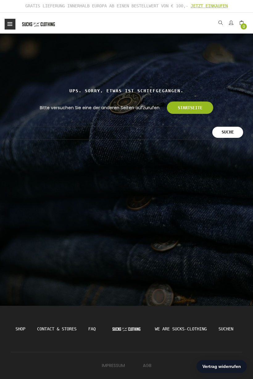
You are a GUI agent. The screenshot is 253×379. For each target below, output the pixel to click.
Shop (20, 328)
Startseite (190, 107)
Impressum (113, 365)
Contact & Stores (57, 328)
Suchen (225, 328)
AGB (147, 365)
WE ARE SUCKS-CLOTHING (181, 328)
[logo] (39, 24)
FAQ (92, 328)
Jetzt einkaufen (209, 5)
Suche (228, 132)
